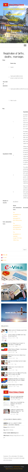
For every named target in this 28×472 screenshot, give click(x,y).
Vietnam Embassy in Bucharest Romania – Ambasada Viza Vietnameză (14, 20)
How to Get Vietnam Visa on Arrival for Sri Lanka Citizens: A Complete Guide (16, 344)
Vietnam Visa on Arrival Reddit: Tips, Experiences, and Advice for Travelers (17, 404)
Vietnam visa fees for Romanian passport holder (17, 330)
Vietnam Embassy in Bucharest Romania (14, 468)
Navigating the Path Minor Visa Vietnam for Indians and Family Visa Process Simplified (16, 379)
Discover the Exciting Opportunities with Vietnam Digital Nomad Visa (16, 397)
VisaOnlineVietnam (16, 466)
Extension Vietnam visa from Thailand (15, 384)
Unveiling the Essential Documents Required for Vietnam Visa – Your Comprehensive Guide (17, 411)
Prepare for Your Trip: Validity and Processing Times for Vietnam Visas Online (17, 373)
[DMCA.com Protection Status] (14, 447)
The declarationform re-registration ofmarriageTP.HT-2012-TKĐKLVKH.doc (17, 216)
